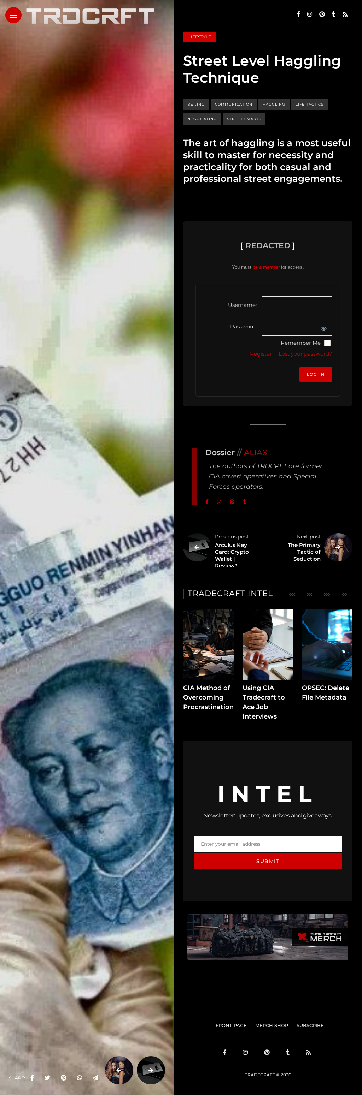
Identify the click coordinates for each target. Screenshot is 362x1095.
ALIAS (255, 452)
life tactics (309, 104)
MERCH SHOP (271, 1025)
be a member (266, 267)
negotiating (202, 119)
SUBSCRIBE (310, 1025)
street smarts (244, 119)
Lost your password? (305, 353)
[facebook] (32, 1078)
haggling (274, 104)
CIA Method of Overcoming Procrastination (208, 697)
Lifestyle (199, 37)
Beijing (196, 104)
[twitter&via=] (47, 1078)
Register (261, 353)
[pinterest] (63, 1078)
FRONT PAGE (231, 1025)
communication (233, 104)
